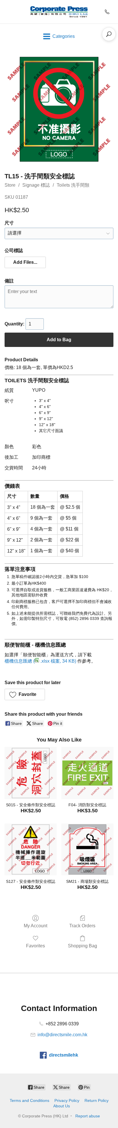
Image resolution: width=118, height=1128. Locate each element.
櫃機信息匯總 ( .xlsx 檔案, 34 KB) (40, 661)
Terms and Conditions (29, 1100)
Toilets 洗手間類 (73, 185)
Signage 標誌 (36, 185)
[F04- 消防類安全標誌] (87, 773)
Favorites (35, 945)
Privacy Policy (66, 1100)
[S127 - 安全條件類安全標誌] (31, 849)
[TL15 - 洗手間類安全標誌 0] (59, 109)
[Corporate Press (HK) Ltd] (59, 12)
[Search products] (108, 34)
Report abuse (87, 1116)
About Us (61, 1106)
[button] (25, 262)
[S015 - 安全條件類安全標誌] (31, 773)
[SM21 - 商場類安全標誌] (87, 849)
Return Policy (96, 1100)
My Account (35, 925)
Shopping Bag (82, 945)
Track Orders (82, 925)
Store (10, 185)
